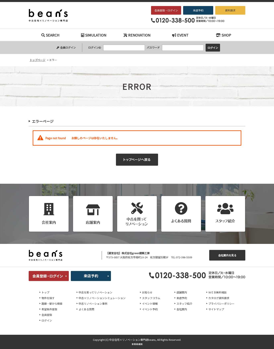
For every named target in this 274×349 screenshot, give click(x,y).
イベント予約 (150, 309)
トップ (45, 292)
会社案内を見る (227, 255)
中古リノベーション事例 (93, 303)
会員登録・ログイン (166, 10)
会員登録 (47, 315)
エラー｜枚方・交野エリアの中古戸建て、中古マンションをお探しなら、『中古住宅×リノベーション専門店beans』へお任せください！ (51, 15)
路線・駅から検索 (52, 303)
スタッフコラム (151, 298)
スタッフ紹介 (184, 303)
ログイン (47, 320)
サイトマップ (216, 309)
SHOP (226, 35)
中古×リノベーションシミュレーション (102, 298)
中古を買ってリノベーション (95, 292)
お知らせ (147, 292)
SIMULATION (95, 35)
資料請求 (230, 10)
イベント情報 (150, 303)
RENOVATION (139, 35)
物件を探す (48, 298)
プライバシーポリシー (221, 303)
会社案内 (182, 309)
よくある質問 (86, 309)
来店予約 (198, 10)
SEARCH (52, 35)
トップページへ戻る (137, 160)
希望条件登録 (49, 309)
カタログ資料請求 (218, 298)
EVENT (183, 35)
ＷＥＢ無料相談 (217, 292)
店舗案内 (182, 292)
